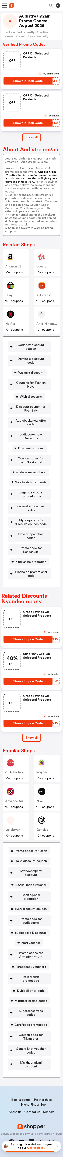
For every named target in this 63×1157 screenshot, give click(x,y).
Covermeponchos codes (30, 536)
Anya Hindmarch (48, 323)
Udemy (41, 266)
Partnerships (43, 1099)
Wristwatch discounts (31, 482)
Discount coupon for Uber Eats (31, 408)
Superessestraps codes (31, 1012)
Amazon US (13, 266)
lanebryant (13, 829)
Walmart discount (30, 372)
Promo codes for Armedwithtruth (31, 954)
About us (15, 1111)
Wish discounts (31, 396)
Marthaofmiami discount (31, 1064)
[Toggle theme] (58, 5)
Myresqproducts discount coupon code (31, 522)
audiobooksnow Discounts (31, 436)
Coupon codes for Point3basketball (31, 460)
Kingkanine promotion (30, 561)
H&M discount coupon (31, 860)
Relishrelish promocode (31, 978)
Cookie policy (36, 1147)
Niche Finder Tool (33, 1104)
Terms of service (52, 1134)
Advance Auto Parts (19, 801)
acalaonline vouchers (31, 472)
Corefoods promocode (31, 1024)
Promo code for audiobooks (31, 920)
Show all (32, 137)
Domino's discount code (31, 360)
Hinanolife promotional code (31, 573)
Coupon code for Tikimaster (31, 1036)
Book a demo (20, 1099)
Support (48, 1111)
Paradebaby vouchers (31, 966)
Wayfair (41, 772)
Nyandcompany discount (31, 872)
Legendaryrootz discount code (30, 494)
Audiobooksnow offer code (31, 422)
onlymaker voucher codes (30, 508)
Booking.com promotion (31, 896)
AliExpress (43, 295)
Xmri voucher (30, 942)
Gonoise (42, 829)
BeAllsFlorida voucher (31, 884)
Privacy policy (34, 1134)
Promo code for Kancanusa (31, 549)
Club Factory (14, 772)
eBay (8, 295)
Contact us (32, 1111)
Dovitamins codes (31, 448)
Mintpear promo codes (31, 1000)
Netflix (10, 323)
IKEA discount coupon (31, 908)
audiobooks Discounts (31, 932)
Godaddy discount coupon (31, 346)
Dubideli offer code (31, 990)
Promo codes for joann (31, 850)
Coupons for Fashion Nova (31, 384)
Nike (39, 801)
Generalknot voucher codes (31, 1050)
